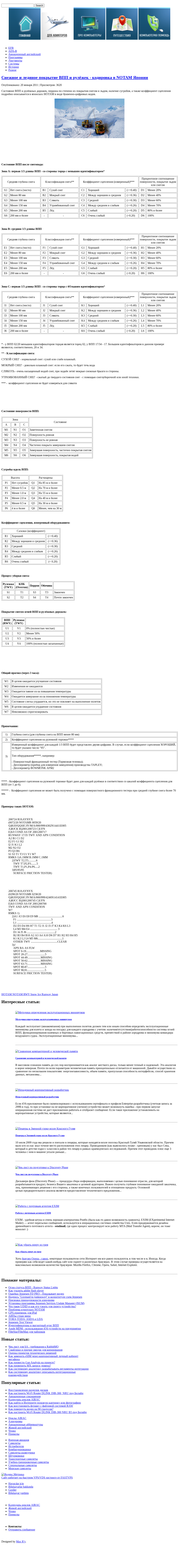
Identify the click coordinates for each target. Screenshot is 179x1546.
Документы (15, 60)
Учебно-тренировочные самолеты (28, 1462)
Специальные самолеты (22, 1465)
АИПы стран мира (19, 1315)
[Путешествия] (122, 38)
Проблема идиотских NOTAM (26, 1309)
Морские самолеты (19, 1468)
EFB (11, 47)
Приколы (13, 1433)
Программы (15, 57)
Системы (13, 63)
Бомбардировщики (19, 1449)
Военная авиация (18, 1439)
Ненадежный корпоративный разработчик (37, 1096)
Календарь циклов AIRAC (24, 1504)
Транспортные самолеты (23, 1458)
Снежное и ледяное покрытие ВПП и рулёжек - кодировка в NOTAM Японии (74, 77)
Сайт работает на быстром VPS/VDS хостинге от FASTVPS (37, 1477)
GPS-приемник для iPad (22, 1312)
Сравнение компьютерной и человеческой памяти (40, 1058)
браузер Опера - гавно (35, 1258)
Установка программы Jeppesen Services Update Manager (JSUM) (46, 1303)
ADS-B (12, 51)
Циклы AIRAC (17, 1418)
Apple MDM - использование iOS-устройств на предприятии (44, 1328)
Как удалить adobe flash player (26, 1290)
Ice (40, 994)
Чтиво (12, 1430)
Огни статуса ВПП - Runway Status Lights (33, 1287)
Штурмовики (16, 1455)
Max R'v (21, 1541)
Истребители (16, 1446)
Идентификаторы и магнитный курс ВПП (33, 1325)
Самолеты (14, 1443)
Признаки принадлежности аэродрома (31, 1300)
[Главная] (24, 38)
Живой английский (20, 1427)
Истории (13, 66)
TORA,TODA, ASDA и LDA (25, 1319)
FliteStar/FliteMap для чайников (26, 1331)
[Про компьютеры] (89, 38)
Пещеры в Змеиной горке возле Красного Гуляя (40, 1135)
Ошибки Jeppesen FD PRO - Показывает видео (36, 1293)
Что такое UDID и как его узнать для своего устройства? (42, 1306)
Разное (12, 70)
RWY (26, 994)
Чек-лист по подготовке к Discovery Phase (36, 1174)
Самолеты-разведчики (21, 1452)
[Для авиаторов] (57, 38)
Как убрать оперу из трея (28, 1251)
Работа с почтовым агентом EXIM (33, 1213)
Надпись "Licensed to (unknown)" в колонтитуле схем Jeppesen (45, 1296)
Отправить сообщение (21, 1529)
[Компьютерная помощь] (154, 38)
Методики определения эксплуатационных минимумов (43, 1019)
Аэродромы (15, 1421)
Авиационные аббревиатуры (25, 1424)
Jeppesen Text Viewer (20, 1322)
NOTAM (17, 994)
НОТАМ (6, 994)
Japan (55, 994)
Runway (47, 994)
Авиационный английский (24, 54)
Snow (34, 994)
